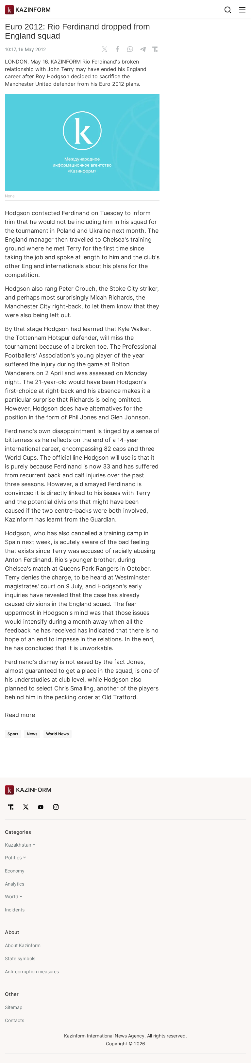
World (11, 896)
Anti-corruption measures (32, 971)
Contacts (14, 1020)
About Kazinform (23, 945)
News (32, 733)
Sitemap (14, 1007)
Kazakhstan (18, 845)
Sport (13, 733)
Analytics (14, 884)
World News (57, 733)
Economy (15, 870)
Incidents (15, 909)
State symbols (20, 958)
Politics (13, 857)
